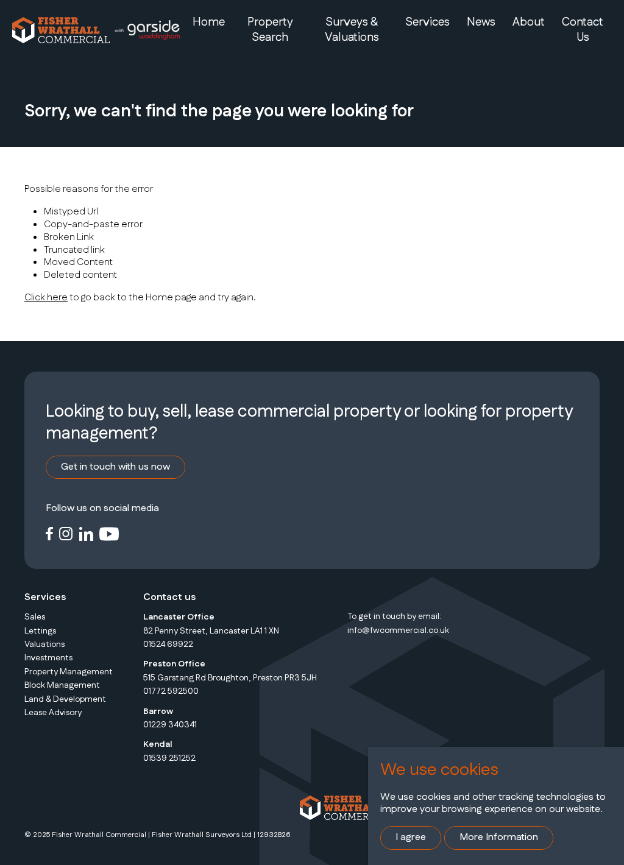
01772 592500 (171, 691)
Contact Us (582, 30)
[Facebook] (49, 533)
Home (209, 22)
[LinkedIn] (86, 533)
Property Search (270, 30)
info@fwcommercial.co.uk (398, 630)
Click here (46, 298)
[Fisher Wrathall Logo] (61, 30)
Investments (48, 658)
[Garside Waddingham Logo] (147, 30)
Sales (34, 617)
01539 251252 (169, 758)
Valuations (44, 644)
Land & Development (65, 699)
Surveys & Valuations (352, 30)
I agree (410, 837)
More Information (498, 837)
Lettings (40, 631)
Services (427, 22)
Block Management (62, 685)
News (481, 22)
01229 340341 (170, 725)
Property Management (68, 672)
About (528, 22)
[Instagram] (66, 533)
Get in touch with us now (115, 467)
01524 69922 (168, 644)
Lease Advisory (53, 713)
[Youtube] (109, 533)
